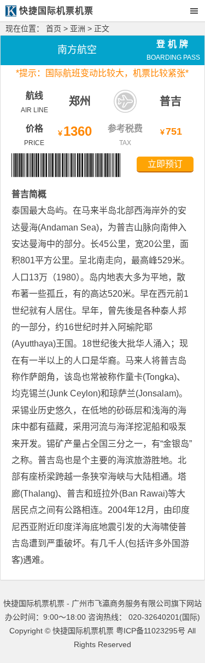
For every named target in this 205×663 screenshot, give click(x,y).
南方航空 (77, 49)
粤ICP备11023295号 (150, 630)
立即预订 (165, 164)
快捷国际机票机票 (83, 630)
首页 (53, 28)
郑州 (80, 101)
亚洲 (77, 28)
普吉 (170, 101)
